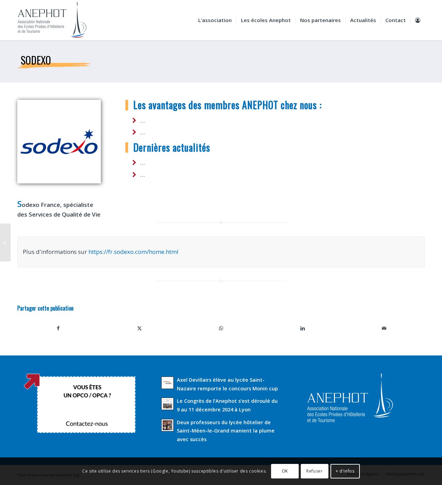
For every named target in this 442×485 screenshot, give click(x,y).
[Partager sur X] (139, 328)
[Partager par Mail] (384, 328)
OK (285, 471)
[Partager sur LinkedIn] (302, 328)
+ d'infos (345, 471)
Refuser (314, 471)
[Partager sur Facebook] (58, 328)
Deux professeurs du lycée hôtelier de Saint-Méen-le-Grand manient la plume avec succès (226, 431)
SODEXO (36, 60)
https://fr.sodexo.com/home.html (133, 252)
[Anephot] (56, 20)
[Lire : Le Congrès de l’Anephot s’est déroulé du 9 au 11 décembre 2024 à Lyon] (167, 404)
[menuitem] (215, 20)
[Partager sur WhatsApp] (221, 328)
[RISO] (5, 242)
